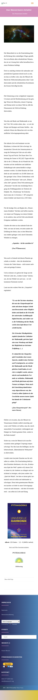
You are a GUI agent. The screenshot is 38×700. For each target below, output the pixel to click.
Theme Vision (20, 687)
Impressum (4, 610)
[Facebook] (32, 579)
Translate (14, 624)
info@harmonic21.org (8, 681)
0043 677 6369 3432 (7, 679)
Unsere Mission (6, 650)
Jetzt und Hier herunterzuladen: (19, 547)
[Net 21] (4, 3)
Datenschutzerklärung (8, 614)
